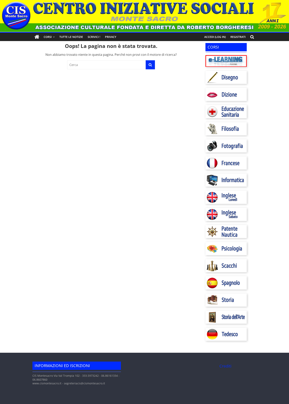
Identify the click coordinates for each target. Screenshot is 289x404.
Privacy (110, 37)
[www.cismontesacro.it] (144, 2)
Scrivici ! (94, 37)
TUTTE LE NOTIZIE (71, 37)
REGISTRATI (238, 37)
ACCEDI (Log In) (215, 37)
